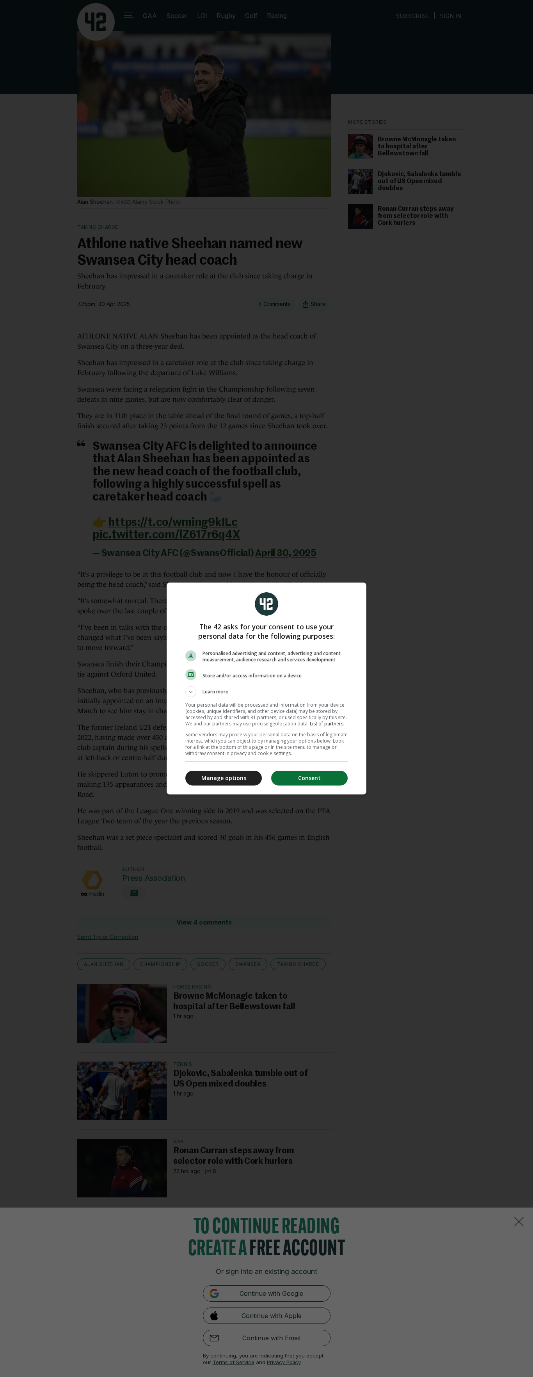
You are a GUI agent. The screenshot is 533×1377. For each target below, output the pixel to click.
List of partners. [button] (327, 723)
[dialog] (266, 688)
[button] (266, 691)
